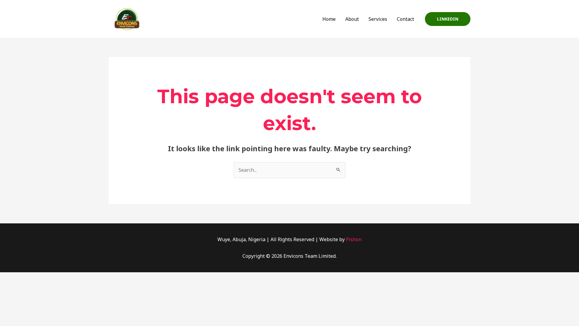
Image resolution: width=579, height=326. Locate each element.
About (352, 19)
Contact (405, 19)
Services (378, 19)
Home (329, 19)
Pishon (354, 239)
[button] (447, 19)
